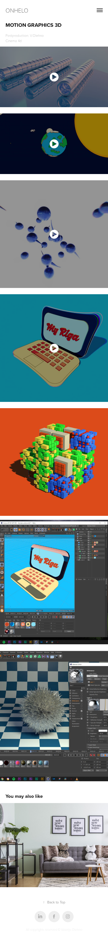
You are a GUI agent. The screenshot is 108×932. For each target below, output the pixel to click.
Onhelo (17, 10)
